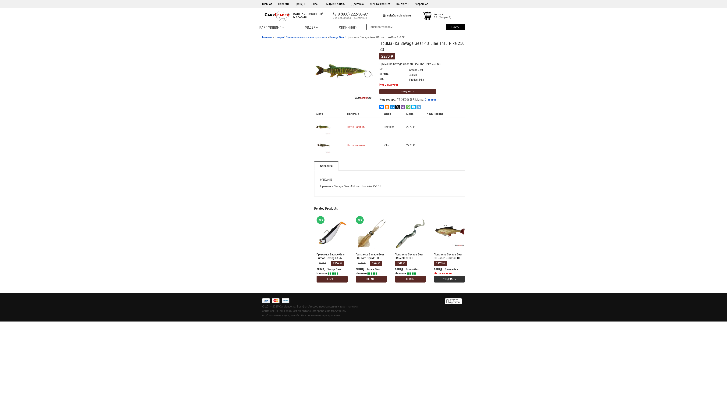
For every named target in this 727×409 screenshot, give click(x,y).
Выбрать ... (332, 248)
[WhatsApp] (408, 107)
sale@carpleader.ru (399, 15)
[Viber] (403, 107)
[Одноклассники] (387, 107)
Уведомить (407, 91)
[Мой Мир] (392, 107)
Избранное (421, 3)
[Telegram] (419, 107)
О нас (314, 3)
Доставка (357, 3)
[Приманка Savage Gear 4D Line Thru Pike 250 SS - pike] (323, 145)
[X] (397, 107)
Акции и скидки (335, 3)
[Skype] (413, 107)
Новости (283, 3)
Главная (267, 3)
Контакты (402, 3)
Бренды (300, 3)
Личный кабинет (380, 3)
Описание (326, 166)
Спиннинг (431, 99)
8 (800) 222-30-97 (353, 14)
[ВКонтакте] (381, 107)
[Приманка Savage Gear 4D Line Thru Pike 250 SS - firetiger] (323, 127)
